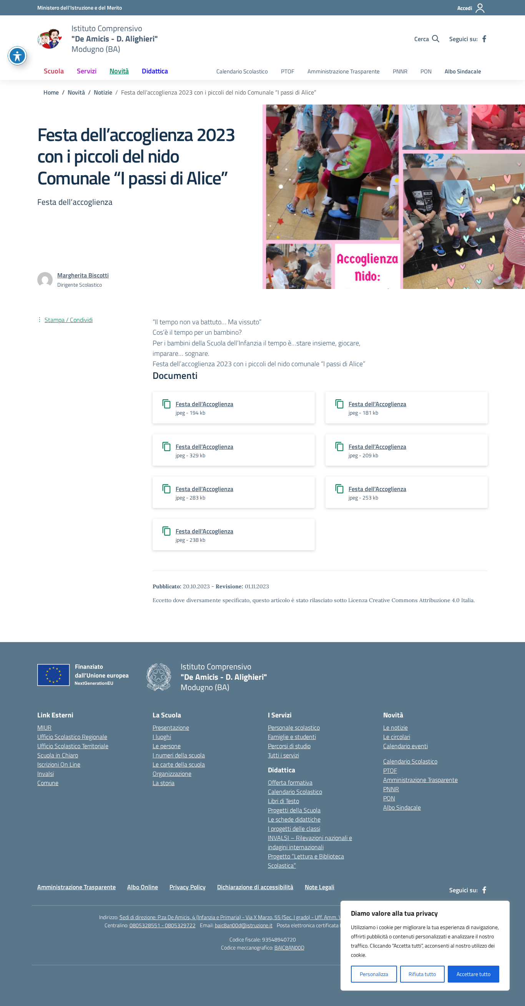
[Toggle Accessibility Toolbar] (17, 55)
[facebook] (484, 38)
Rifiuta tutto (422, 974)
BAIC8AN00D (289, 947)
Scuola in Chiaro (57, 755)
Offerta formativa (290, 782)
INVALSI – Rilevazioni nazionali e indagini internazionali (310, 842)
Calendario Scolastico (242, 71)
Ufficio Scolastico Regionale (72, 736)
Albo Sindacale (463, 71)
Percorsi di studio (289, 745)
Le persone (167, 745)
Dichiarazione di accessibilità (255, 886)
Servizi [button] (86, 71)
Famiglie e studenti (292, 736)
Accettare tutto (473, 974)
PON (426, 71)
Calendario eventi (405, 745)
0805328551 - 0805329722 (163, 925)
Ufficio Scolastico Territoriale (72, 745)
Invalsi (45, 773)
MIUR (44, 727)
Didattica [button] (155, 71)
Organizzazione (172, 773)
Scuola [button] (54, 71)
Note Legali (319, 886)
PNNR (400, 71)
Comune (47, 782)
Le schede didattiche (294, 819)
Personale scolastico (294, 727)
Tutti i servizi (283, 755)
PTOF (287, 71)
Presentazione (171, 727)
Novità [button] (119, 71)
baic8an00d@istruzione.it (243, 925)
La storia (163, 782)
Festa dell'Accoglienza (204, 403)
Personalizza (374, 974)
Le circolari (396, 736)
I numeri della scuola (179, 755)
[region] (425, 946)
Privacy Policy (187, 886)
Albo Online (142, 886)
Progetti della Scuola (294, 810)
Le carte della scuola (179, 764)
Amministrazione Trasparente (343, 71)
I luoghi (162, 736)
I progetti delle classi (294, 828)
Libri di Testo (283, 800)
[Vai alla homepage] (49, 39)
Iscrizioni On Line (58, 764)
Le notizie (395, 727)
